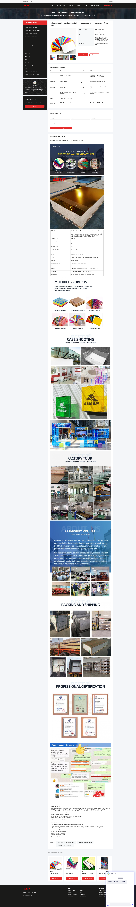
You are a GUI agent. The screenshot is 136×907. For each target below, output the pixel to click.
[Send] (132, 904)
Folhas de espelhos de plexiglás (65, 845)
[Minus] (132, 873)
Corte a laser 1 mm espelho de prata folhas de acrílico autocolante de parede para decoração (87, 873)
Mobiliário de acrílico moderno (32, 39)
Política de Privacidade (84, 896)
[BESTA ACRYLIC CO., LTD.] (27, 5)
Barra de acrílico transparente (32, 62)
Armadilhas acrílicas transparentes (33, 65)
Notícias (81, 890)
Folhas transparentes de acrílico (32, 30)
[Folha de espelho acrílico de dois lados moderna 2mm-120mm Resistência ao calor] (63, 40)
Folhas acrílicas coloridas (31, 33)
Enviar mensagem (61, 128)
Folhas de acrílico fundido (31, 27)
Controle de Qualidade (72, 894)
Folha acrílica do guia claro (31, 42)
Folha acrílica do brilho (30, 53)
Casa (42, 15)
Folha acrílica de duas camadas (32, 51)
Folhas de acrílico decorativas (32, 74)
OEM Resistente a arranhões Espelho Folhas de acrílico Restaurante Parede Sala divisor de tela (55, 873)
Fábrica (69, 892)
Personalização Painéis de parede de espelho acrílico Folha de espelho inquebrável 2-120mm (104, 873)
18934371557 (38, 102)
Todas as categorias (103, 896)
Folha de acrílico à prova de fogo (32, 59)
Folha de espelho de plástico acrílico (66, 842)
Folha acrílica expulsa (30, 45)
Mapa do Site (82, 894)
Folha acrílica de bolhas (30, 56)
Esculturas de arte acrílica (31, 36)
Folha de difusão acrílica (30, 48)
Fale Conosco (70, 896)
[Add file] (108, 904)
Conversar (34, 106)
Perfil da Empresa (71, 890)
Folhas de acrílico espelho (50, 15)
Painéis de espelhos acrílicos (85, 842)
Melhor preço (83, 54)
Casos (81, 892)
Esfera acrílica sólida (30, 68)
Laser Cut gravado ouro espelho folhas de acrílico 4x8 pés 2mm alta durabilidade (72, 873)
